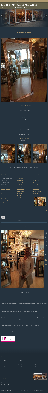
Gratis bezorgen (36, 184)
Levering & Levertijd (37, 191)
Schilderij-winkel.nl (5, 207)
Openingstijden (36, 189)
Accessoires (19, 201)
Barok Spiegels (20, 184)
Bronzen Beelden (20, 384)
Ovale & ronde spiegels (21, 378)
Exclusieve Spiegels (20, 189)
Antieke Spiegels (20, 182)
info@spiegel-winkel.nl (5, 193)
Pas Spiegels (19, 197)
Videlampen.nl (4, 390)
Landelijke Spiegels (20, 193)
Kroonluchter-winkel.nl (5, 204)
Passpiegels (19, 380)
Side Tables (19, 199)
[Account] (24, 7)
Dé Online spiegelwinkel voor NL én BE (19, 5)
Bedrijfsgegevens (36, 197)
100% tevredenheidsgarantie (38, 186)
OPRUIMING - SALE (20, 386)
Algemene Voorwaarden (37, 195)
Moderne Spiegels (20, 195)
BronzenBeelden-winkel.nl (6, 388)
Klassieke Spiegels (20, 191)
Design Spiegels (20, 186)
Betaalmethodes (36, 193)
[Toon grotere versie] (8, 158)
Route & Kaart (4, 197)
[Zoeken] (27, 7)
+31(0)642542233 (8, 370)
